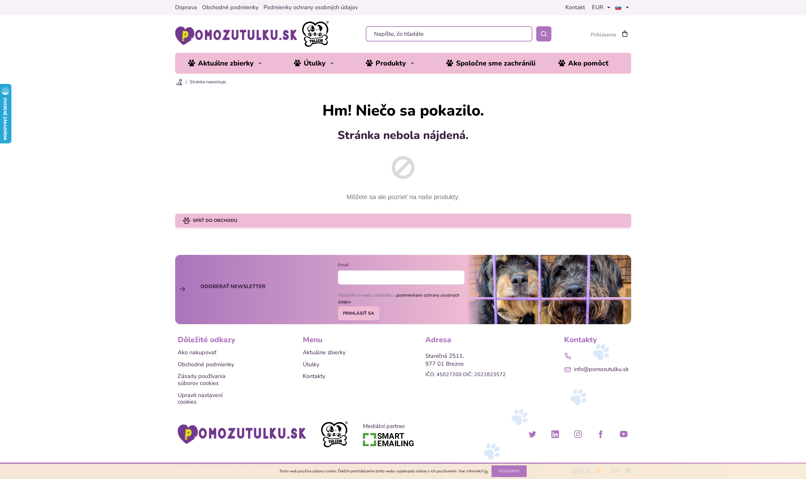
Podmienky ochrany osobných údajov (310, 7)
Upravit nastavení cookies (200, 399)
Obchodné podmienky (230, 7)
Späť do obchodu (215, 220)
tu (486, 471)
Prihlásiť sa (358, 313)
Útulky (311, 364)
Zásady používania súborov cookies (201, 380)
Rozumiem (509, 471)
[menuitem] (230, 63)
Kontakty (314, 376)
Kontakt (575, 7)
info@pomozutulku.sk (601, 369)
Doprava (186, 7)
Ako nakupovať (197, 352)
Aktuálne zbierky (324, 352)
